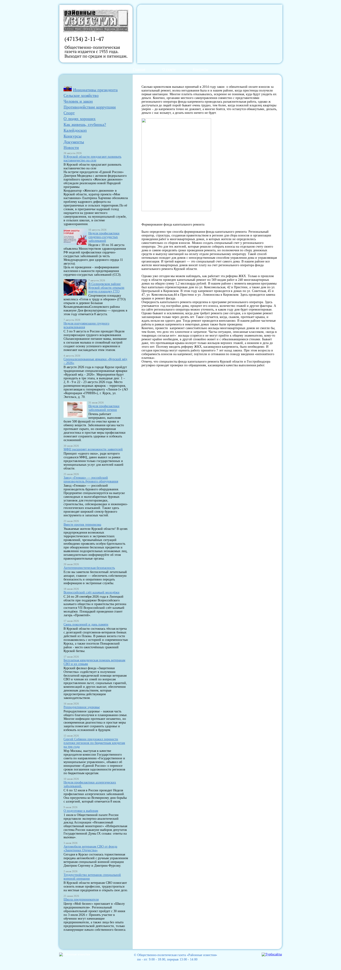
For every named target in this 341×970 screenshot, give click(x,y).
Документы (74, 142)
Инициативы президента (95, 90)
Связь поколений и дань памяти (86, 624)
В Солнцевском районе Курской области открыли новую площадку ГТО (106, 287)
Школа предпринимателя (81, 899)
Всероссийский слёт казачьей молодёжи (91, 592)
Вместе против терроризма (82, 524)
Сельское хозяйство (81, 95)
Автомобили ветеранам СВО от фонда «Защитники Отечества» (90, 848)
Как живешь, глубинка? (85, 124)
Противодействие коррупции (90, 107)
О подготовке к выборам (81, 811)
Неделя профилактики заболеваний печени (103, 408)
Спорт (69, 113)
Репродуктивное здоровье (82, 707)
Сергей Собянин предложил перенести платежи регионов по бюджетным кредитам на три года (94, 742)
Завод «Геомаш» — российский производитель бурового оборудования (91, 479)
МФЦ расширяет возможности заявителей (93, 449)
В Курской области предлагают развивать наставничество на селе (92, 158)
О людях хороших (80, 118)
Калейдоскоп (75, 130)
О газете (169, 69)
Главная (139, 69)
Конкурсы (72, 136)
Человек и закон (78, 101)
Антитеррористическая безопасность (89, 568)
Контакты (200, 69)
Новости (71, 147)
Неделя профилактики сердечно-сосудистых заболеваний (103, 237)
